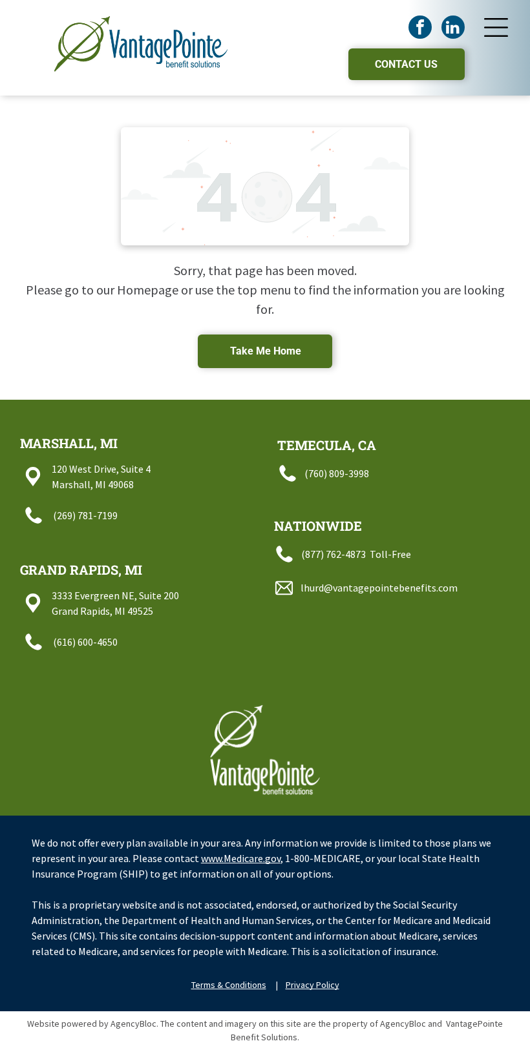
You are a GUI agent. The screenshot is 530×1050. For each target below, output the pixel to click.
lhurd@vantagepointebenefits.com (379, 587)
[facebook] (420, 28)
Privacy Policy (312, 985)
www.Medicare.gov (241, 858)
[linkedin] (453, 28)
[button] (496, 27)
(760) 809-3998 (336, 473)
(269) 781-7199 (85, 515)
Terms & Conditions (228, 985)
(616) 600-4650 (85, 641)
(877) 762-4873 (333, 554)
